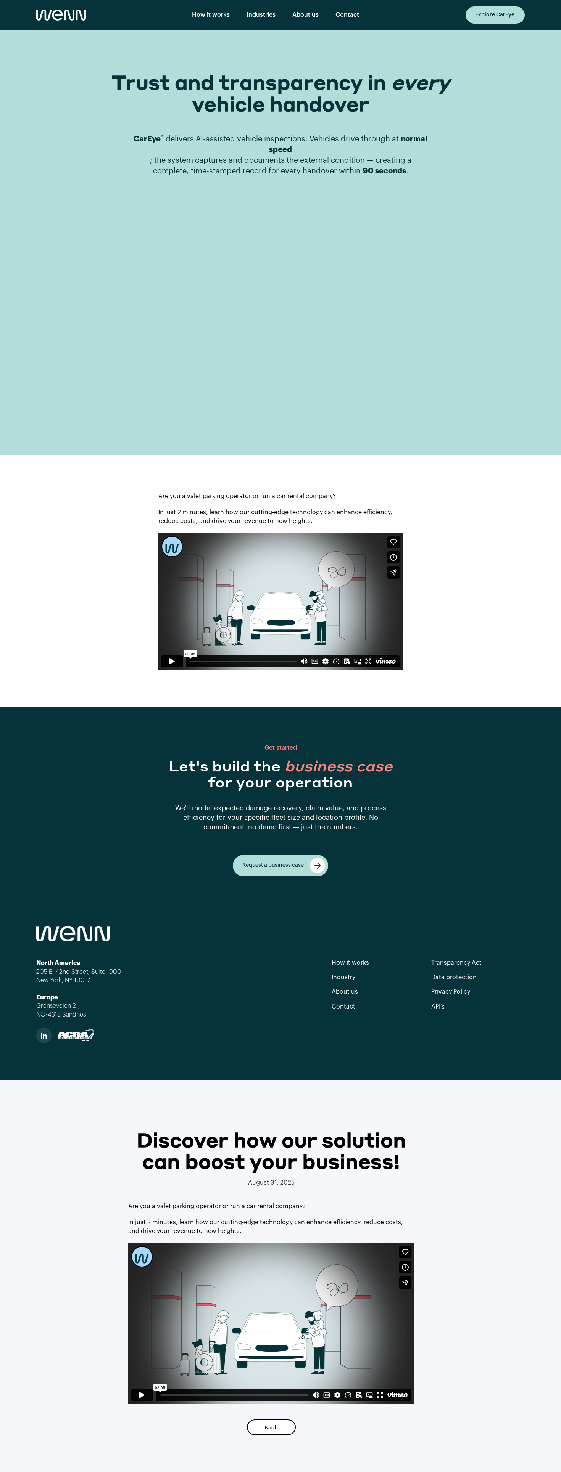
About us (305, 15)
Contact (347, 15)
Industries (261, 15)
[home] (61, 15)
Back (271, 1427)
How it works (211, 15)
